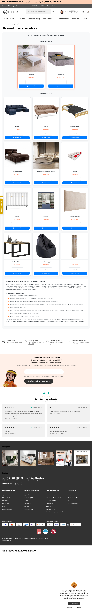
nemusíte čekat (80, 342)
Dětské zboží (6, 498)
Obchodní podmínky (51, 509)
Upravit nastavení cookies (40, 538)
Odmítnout (78, 607)
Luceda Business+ (52, 6)
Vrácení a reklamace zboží (53, 498)
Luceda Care (49, 503)
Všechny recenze (53, 401)
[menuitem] (10, 18)
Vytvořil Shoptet (6, 540)
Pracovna (26, 506)
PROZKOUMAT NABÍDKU (53, 2)
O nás (4, 6)
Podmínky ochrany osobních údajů (55, 512)
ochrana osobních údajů (76, 598)
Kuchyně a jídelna (29, 498)
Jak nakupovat (12, 6)
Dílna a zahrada (28, 509)
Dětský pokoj (27, 503)
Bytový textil (5, 503)
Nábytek (4, 495)
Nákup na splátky (51, 500)
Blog (69, 500)
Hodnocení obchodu (73, 498)
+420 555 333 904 (15, 478)
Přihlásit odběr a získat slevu (38, 381)
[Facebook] (16, 483)
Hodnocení (22, 6)
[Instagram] (20, 483)
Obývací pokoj (28, 495)
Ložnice (26, 500)
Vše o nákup (49, 506)
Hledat (53, 11)
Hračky (4, 506)
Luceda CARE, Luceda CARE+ (36, 6)
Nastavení (69, 607)
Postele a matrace (7, 509)
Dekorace (5, 500)
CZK (84, 6)
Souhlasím (75, 603)
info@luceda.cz (37, 478)
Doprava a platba (50, 495)
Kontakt (70, 495)
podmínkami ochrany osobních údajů (52, 376)
